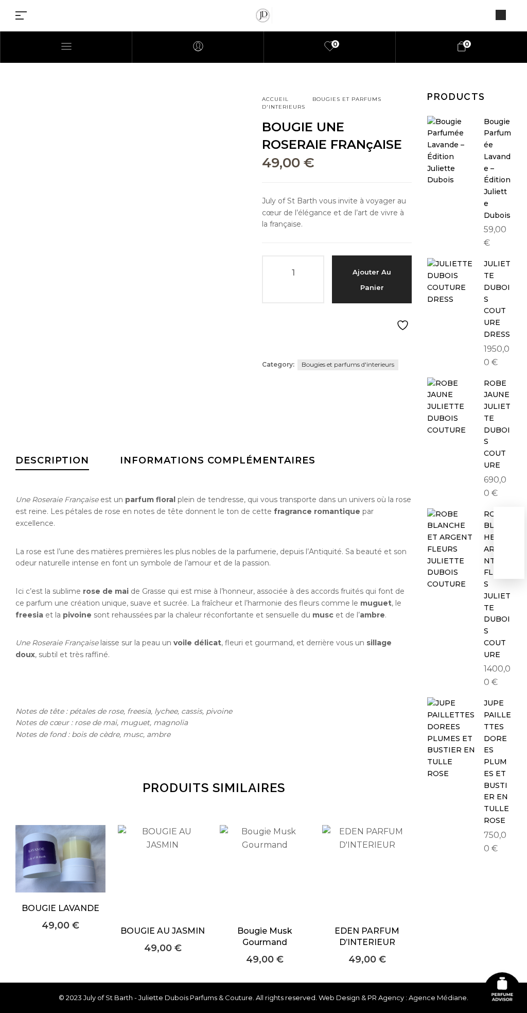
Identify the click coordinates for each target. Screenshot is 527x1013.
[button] (60, 874)
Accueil (275, 99)
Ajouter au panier (372, 279)
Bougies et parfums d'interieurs (348, 364)
